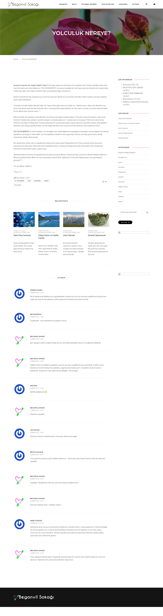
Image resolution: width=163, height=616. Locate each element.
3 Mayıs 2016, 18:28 (37, 388)
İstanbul (121, 177)
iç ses (29, 181)
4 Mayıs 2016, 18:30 (37, 432)
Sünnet (46, 181)
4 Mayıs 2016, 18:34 (37, 479)
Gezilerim (121, 167)
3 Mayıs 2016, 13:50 (37, 293)
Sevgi (120, 192)
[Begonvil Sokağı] (23, 4)
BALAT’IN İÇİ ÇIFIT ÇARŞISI (133, 88)
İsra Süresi (37, 181)
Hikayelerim (122, 172)
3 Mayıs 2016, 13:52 (37, 339)
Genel (97, 29)
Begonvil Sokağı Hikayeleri (127, 152)
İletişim (135, 4)
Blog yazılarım (128, 99)
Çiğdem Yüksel (36, 290)
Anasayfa (63, 4)
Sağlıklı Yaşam (123, 187)
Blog (74, 4)
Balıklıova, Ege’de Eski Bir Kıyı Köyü (135, 102)
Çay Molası (34, 430)
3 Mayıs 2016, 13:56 (37, 361)
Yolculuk (18, 185)
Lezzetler (121, 182)
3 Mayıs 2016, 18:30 (37, 410)
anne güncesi (36, 521)
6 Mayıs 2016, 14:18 (37, 553)
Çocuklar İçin (108, 4)
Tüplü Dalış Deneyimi (22, 235)
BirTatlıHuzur (36, 452)
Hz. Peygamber (19, 181)
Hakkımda (123, 4)
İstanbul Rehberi (89, 4)
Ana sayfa (127, 85)
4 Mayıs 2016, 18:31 (37, 455)
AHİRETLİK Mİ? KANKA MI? (133, 93)
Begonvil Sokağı (37, 336)
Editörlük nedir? (123, 138)
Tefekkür (121, 196)
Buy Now (124, 222)
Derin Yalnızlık (69, 235)
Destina (33, 386)
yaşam (120, 201)
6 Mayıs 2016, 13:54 (37, 523)
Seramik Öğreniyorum (97, 235)
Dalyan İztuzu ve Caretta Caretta (48, 236)
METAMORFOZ (36, 314)
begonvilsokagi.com (85, 29)
